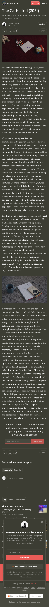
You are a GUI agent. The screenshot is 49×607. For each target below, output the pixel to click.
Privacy (26, 588)
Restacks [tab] (17, 470)
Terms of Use (37, 572)
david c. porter (13, 23)
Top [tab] (4, 500)
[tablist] (12, 470)
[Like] (4, 30)
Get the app (36, 596)
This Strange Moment (13, 506)
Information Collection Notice (32, 574)
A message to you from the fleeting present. (16, 510)
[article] (24, 512)
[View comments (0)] (10, 30)
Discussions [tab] (20, 500)
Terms (33, 588)
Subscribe (35, 3)
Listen (43, 24)
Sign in (44, 3)
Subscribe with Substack (26, 566)
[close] (42, 522)
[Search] (44, 499)
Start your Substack (18, 596)
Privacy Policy (26, 577)
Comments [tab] (7, 470)
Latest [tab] (10, 500)
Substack (12, 602)
